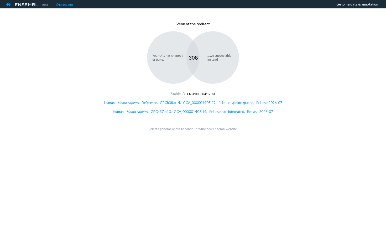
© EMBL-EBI (64, 5)
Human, (193, 103)
